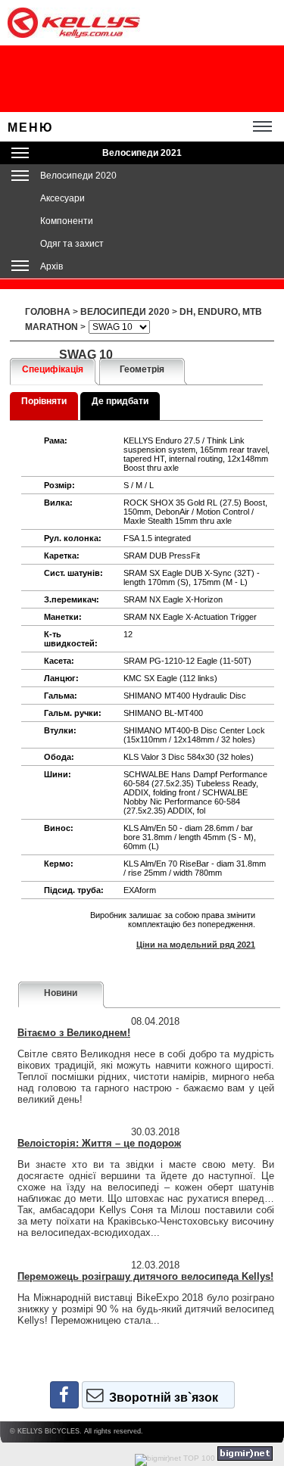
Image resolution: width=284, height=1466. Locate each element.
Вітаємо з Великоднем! (73, 1032)
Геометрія (142, 369)
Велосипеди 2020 (78, 175)
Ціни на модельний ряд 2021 (195, 944)
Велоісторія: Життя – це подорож (99, 1143)
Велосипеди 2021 (142, 153)
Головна (47, 312)
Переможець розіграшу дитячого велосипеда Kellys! (145, 1276)
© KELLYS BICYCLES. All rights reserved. (76, 1431)
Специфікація (52, 369)
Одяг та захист (72, 243)
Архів (51, 266)
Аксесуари (62, 198)
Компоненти (66, 221)
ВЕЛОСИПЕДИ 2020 (125, 312)
